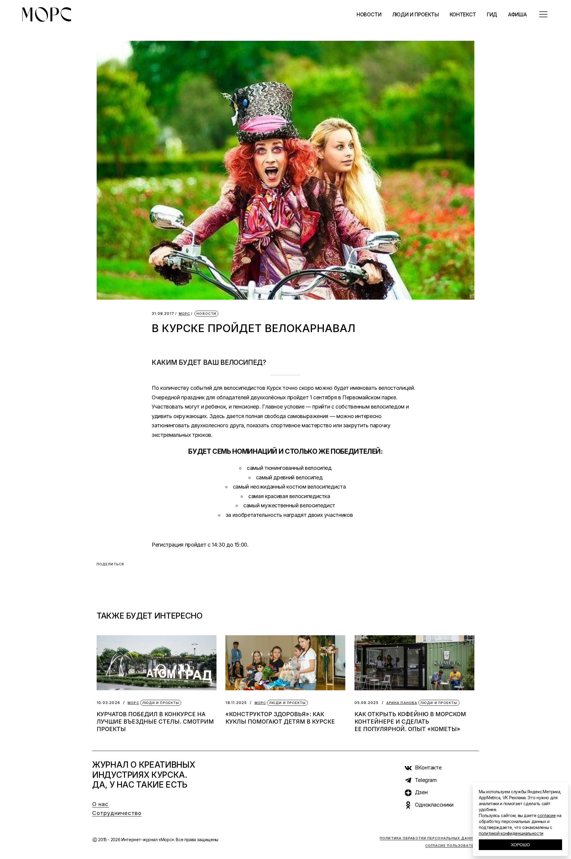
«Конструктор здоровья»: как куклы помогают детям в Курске (280, 718)
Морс (184, 313)
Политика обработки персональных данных (429, 838)
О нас (100, 804)
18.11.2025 (236, 702)
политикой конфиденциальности (511, 833)
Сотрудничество (117, 813)
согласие (546, 815)
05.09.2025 (366, 702)
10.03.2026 (108, 702)
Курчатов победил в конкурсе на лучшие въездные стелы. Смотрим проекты (155, 722)
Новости (206, 314)
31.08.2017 (163, 313)
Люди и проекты (160, 703)
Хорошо (520, 844)
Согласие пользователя (452, 846)
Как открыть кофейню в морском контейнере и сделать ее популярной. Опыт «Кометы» (410, 722)
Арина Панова (401, 703)
